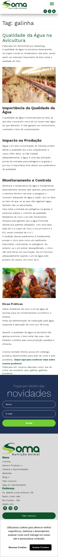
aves (26, 370)
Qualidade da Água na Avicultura (27, 37)
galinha (33, 370)
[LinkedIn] (54, 11)
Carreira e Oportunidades (15, 469)
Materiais (7, 473)
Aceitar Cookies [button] (40, 547)
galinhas (43, 370)
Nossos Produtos (11, 465)
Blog (5, 477)
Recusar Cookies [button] (18, 547)
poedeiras (7, 373)
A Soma (6, 461)
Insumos (22, 367)
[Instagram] (49, 11)
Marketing (39, 46)
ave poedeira (16, 370)
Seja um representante (14, 485)
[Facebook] (45, 11)
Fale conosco (9, 481)
